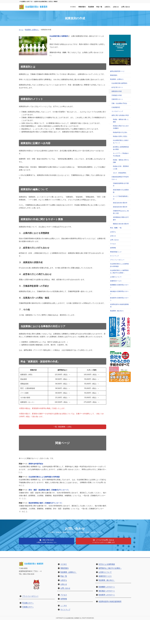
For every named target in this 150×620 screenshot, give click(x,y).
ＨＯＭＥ (63, 564)
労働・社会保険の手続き (119, 103)
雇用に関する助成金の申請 (120, 115)
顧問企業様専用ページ (117, 71)
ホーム (21, 29)
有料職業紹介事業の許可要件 (121, 218)
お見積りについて (116, 277)
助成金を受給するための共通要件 (121, 127)
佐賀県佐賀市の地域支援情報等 (119, 306)
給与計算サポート (117, 87)
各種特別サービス (116, 281)
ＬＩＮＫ (63, 605)
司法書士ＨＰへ (28, 603)
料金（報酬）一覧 (116, 228)
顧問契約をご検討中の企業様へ (110, 568)
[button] (62, 427)
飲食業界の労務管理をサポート (119, 299)
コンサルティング (117, 111)
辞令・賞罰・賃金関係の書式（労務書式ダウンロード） (49, 490)
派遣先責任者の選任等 (120, 207)
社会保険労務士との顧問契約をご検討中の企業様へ (119, 272)
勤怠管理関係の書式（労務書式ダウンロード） (46, 503)
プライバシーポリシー (117, 260)
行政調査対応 (116, 107)
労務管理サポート (117, 99)
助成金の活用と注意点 (120, 136)
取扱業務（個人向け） (117, 311)
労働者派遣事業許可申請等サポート (120, 178)
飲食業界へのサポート (107, 595)
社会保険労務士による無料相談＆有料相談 (44, 477)
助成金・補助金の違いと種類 (121, 121)
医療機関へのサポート (107, 587)
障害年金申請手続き (36, 464)
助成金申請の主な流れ (120, 132)
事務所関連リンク (116, 252)
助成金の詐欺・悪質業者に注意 (121, 167)
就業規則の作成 (117, 91)
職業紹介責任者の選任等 (121, 224)
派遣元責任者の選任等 (120, 203)
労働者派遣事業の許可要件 (121, 184)
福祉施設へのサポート (107, 591)
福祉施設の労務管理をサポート (119, 293)
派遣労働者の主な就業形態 (121, 191)
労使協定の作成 (117, 95)
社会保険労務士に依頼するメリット (121, 142)
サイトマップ (114, 256)
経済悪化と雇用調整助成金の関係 (121, 148)
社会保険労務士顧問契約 (119, 83)
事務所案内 (113, 75)
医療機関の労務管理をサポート (119, 286)
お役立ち (113, 232)
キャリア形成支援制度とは (121, 197)
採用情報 (113, 248)
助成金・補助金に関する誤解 (121, 161)
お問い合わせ (114, 240)
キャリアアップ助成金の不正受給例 (121, 154)
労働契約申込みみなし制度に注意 (121, 212)
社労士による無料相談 (107, 564)
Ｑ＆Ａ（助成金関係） (120, 173)
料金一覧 (63, 576)
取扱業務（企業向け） (32, 29)
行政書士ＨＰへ (28, 607)
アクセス (113, 244)
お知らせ (113, 236)
